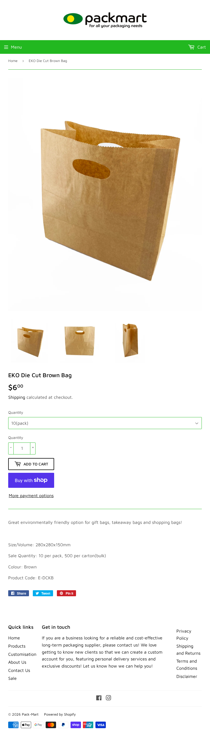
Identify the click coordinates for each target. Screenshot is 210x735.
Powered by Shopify (60, 714)
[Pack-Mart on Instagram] (108, 698)
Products (16, 646)
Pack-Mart (30, 714)
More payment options (31, 495)
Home (13, 60)
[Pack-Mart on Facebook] (99, 698)
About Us (17, 662)
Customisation (22, 654)
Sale (12, 678)
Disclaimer (186, 676)
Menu (16, 47)
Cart (201, 47)
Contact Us (19, 670)
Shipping (16, 397)
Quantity (15, 412)
